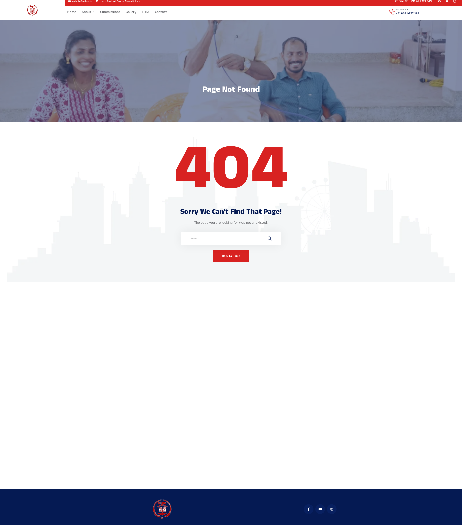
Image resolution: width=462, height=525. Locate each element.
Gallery (131, 12)
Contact (161, 12)
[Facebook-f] (308, 509)
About (86, 12)
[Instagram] (332, 509)
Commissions (110, 12)
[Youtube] (320, 509)
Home (71, 12)
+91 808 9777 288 (407, 13)
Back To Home (231, 256)
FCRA (145, 12)
